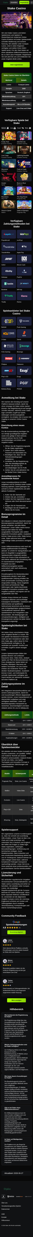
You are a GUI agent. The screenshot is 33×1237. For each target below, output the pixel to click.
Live (11, 128)
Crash (19, 128)
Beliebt (4, 128)
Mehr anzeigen (16, 1000)
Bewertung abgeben (16, 932)
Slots (26, 128)
